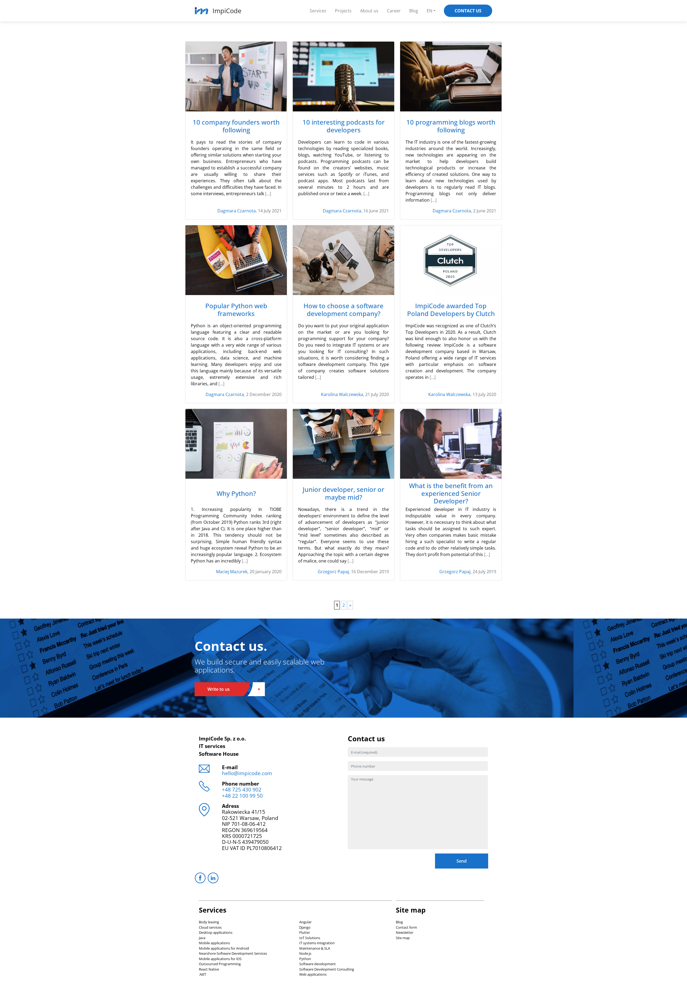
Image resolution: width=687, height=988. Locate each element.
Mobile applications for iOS (220, 958)
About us (369, 11)
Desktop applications (215, 932)
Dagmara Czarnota (236, 211)
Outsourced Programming (220, 963)
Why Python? (236, 493)
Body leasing (209, 922)
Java (202, 937)
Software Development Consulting (326, 969)
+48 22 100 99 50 (242, 795)
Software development (317, 963)
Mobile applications (214, 942)
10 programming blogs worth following (450, 126)
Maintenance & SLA (314, 948)
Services (318, 11)
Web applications (313, 974)
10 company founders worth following (236, 126)
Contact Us (468, 11)
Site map (403, 937)
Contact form (406, 927)
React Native (209, 969)
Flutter (304, 932)
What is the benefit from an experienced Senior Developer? (451, 493)
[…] (268, 194)
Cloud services (210, 927)
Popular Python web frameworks (236, 310)
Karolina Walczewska (342, 394)
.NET (202, 974)
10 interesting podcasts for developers (343, 126)
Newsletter (404, 932)
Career (394, 11)
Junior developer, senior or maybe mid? (343, 493)
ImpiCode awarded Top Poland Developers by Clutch (451, 310)
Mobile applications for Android (224, 948)
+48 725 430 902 (241, 789)
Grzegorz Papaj (333, 572)
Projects (343, 11)
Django (304, 927)
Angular (305, 922)
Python (305, 958)
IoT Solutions (309, 937)
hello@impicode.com (247, 773)
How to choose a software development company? (343, 310)
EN (429, 11)
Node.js (305, 953)
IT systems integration (317, 942)
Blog (413, 11)
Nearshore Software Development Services (233, 953)
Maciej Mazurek (231, 572)
